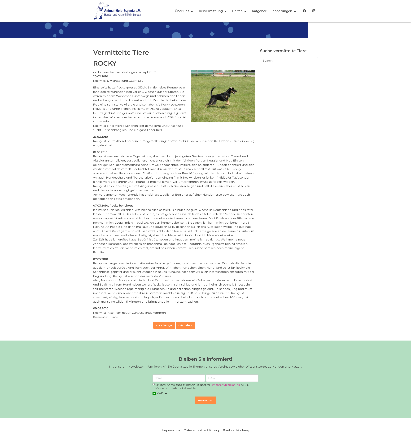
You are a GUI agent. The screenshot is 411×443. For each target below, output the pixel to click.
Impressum (171, 430)
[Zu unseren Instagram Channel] (314, 11)
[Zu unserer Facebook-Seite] (304, 11)
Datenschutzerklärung (226, 384)
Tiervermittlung (210, 11)
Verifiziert (163, 393)
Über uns (182, 11)
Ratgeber (259, 11)
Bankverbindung (236, 430)
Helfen (237, 11)
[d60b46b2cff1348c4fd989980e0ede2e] (223, 95)
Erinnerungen (281, 11)
